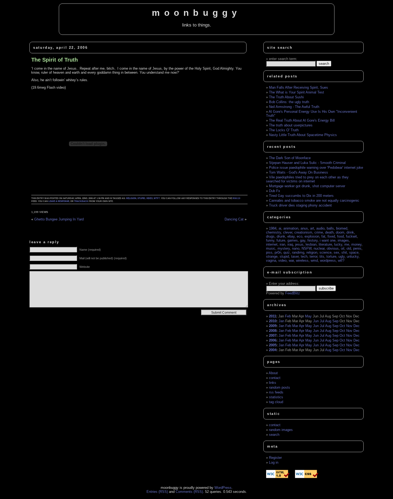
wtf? (157, 198)
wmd (314, 260)
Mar (295, 326)
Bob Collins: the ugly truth (289, 102)
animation (290, 228)
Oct (342, 326)
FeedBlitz (292, 293)
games (292, 240)
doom (340, 232)
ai (280, 228)
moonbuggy (196, 13)
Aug (328, 321)
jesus (299, 244)
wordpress (328, 260)
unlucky (353, 256)
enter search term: (283, 59)
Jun (316, 321)
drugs (270, 236)
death (329, 232)
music (270, 248)
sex (336, 252)
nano (295, 248)
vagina (271, 260)
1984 (272, 228)
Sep (335, 321)
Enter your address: (284, 284)
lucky (338, 244)
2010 (272, 321)
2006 (272, 340)
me (346, 244)
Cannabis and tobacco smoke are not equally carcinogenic (314, 200)
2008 (272, 331)
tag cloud (276, 402)
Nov (349, 326)
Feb (288, 316)
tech (304, 256)
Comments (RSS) (189, 492)
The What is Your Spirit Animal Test (296, 92)
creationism (303, 232)
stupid (141, 198)
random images (281, 430)
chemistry (273, 232)
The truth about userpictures (291, 125)
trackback (81, 201)
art (312, 228)
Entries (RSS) (157, 492)
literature (325, 244)
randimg (298, 252)
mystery (284, 248)
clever (287, 232)
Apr (301, 326)
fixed (331, 236)
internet (272, 244)
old (348, 248)
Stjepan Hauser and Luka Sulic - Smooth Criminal (307, 163)
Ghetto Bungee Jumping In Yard (59, 219)
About (273, 373)
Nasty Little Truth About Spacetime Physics (303, 135)
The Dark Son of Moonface (290, 158)
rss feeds (276, 392)
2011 (272, 316)
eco (299, 236)
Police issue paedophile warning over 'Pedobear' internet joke (316, 168)
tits (321, 256)
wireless (302, 260)
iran (282, 244)
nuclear (319, 248)
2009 (272, 326)
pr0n (278, 252)
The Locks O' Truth (284, 130)
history (312, 240)
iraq (290, 244)
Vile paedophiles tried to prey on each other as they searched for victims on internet (307, 179)
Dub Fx (274, 191)
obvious (333, 248)
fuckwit (351, 236)
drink (350, 232)
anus (304, 228)
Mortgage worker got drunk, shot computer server (307, 186)
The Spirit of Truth (54, 60)
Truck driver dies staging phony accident (300, 205)
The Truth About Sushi (286, 97)
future (280, 240)
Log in (273, 462)
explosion (312, 236)
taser (295, 256)
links (272, 383)
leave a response (58, 201)
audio (320, 228)
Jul (322, 321)
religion (131, 198)
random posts (279, 387)
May (308, 316)
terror (313, 256)
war (291, 260)
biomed (341, 228)
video (149, 198)
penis (357, 248)
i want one (328, 240)
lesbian (311, 244)
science (325, 252)
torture (331, 256)
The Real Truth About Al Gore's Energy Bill (302, 120)
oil (342, 248)
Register (275, 458)
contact (274, 378)
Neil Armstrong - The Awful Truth (294, 107)
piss (269, 252)
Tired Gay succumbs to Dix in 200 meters (301, 196)
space (354, 252)
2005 (272, 345)
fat (323, 236)
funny (270, 240)
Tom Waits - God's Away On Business (298, 172)
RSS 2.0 (236, 198)
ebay (291, 236)
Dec (356, 326)
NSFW (306, 248)
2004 (272, 350)
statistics (276, 397)
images (343, 240)
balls (330, 228)
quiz (286, 252)
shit (344, 252)
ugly (341, 256)
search (274, 435)
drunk (281, 236)
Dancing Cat (234, 219)
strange (272, 256)
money (356, 244)
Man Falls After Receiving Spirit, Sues (298, 87)
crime (318, 232)
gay (302, 240)
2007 (272, 335)
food (340, 236)
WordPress (223, 488)
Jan (281, 321)
